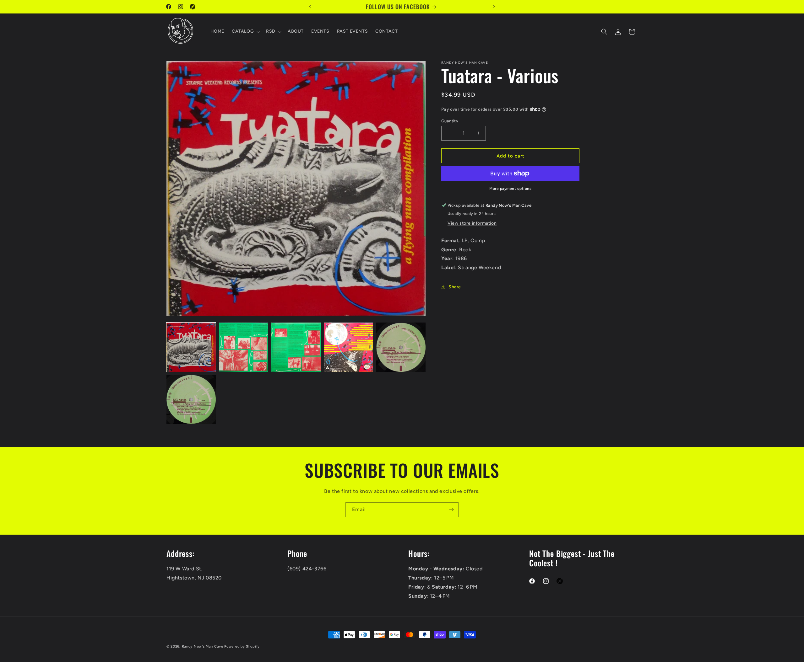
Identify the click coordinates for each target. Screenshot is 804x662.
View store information (472, 223)
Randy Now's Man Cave (202, 646)
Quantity (449, 120)
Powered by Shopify (242, 646)
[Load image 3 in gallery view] (296, 347)
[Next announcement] (494, 7)
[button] (245, 31)
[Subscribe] (451, 509)
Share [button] (454, 287)
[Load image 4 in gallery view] (348, 347)
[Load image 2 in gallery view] (243, 347)
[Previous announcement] (310, 7)
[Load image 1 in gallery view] (191, 347)
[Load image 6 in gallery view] (191, 399)
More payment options (510, 188)
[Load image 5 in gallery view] (401, 347)
